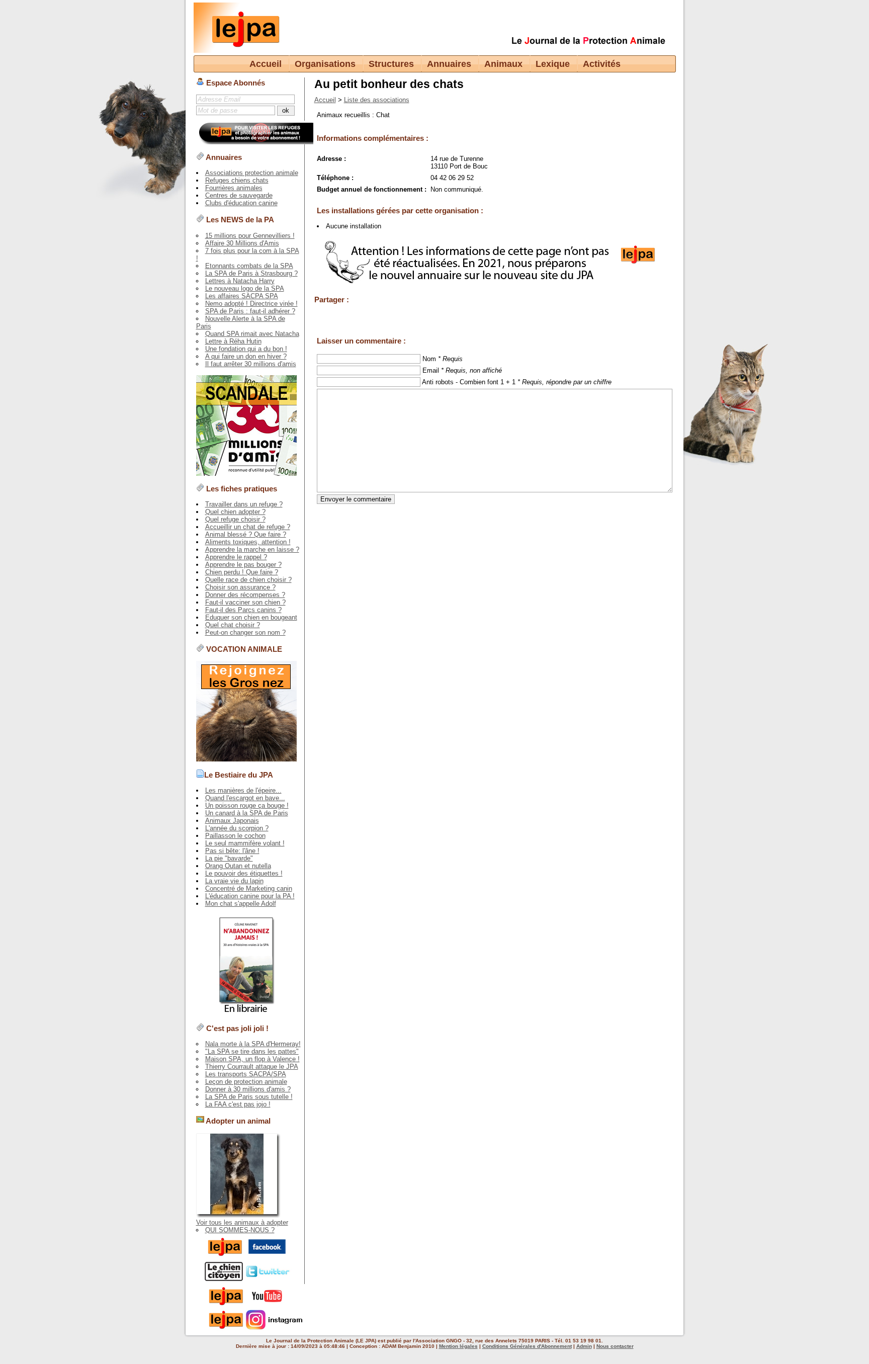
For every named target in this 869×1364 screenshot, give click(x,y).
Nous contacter (615, 1346)
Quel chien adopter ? (235, 512)
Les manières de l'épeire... (243, 790)
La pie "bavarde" (229, 858)
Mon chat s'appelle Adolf (240, 903)
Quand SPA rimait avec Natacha (252, 333)
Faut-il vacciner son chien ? (245, 602)
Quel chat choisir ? (232, 625)
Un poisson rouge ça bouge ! (247, 805)
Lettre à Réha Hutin (233, 341)
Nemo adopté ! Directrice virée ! (251, 303)
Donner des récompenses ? (245, 595)
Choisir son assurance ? (240, 587)
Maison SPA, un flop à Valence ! (252, 1059)
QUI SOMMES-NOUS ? (240, 1230)
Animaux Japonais (232, 820)
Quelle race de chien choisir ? (248, 579)
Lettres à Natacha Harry (240, 281)
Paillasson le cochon (235, 835)
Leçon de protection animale (246, 1081)
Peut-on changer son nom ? (245, 632)
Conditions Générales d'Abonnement (527, 1346)
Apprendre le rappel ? (236, 557)
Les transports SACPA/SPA (245, 1074)
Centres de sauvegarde (239, 195)
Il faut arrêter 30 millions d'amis (250, 364)
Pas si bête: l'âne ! (232, 851)
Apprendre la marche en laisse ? (252, 549)
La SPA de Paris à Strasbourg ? (251, 273)
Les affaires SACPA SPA (241, 296)
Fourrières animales (234, 188)
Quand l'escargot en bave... (245, 798)
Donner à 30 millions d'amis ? (248, 1089)
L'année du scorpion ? (237, 828)
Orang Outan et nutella (238, 866)
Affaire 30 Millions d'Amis (242, 243)
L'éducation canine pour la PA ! (250, 896)
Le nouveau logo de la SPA (244, 288)
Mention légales (458, 1346)
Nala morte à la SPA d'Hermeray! (253, 1044)
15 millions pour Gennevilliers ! (250, 235)
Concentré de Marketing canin (248, 888)
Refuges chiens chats (237, 180)
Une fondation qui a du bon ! (246, 349)
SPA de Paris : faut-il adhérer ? (250, 311)
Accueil (265, 64)
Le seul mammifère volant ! (245, 843)
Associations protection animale (251, 173)
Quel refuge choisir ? (235, 519)
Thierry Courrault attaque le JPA (251, 1066)
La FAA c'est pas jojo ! (238, 1104)
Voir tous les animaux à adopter (242, 1222)
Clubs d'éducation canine (241, 203)
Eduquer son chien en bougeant (251, 617)
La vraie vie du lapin (234, 881)
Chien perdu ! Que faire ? (241, 572)
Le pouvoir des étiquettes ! (244, 873)
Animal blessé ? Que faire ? (245, 534)
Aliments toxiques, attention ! (248, 542)
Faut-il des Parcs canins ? (243, 610)
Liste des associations (376, 100)
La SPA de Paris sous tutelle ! (249, 1096)
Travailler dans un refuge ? (244, 504)
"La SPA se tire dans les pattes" (252, 1051)
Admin (584, 1346)
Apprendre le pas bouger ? (243, 564)
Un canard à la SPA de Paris (246, 813)
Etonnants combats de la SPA (249, 266)
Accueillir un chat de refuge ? (247, 527)
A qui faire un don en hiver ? (246, 356)
